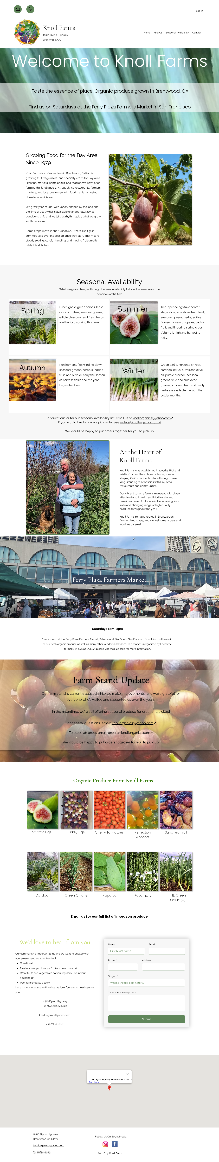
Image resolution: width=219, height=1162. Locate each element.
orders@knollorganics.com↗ (140, 422)
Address (146, 960)
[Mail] (18, 9)
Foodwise (166, 644)
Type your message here (122, 992)
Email (153, 944)
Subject (113, 976)
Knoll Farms (59, 28)
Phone (112, 960)
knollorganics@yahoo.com (152, 418)
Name (112, 944)
